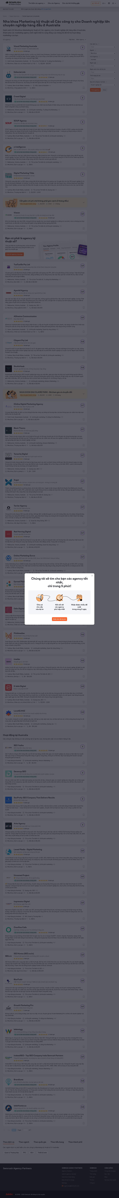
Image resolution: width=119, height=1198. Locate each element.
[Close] (92, 575)
